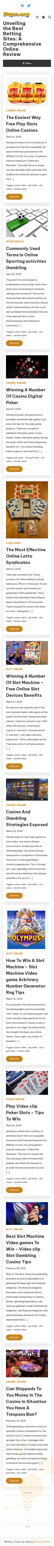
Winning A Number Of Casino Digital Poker (25, 396)
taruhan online (20, 189)
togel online (13, 542)
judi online (32, 185)
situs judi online (32, 457)
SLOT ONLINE (14, 669)
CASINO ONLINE (16, 110)
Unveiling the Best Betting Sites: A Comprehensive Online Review (16, 39)
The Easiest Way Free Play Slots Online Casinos (23, 124)
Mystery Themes (42, 1542)
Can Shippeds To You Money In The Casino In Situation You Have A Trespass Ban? (26, 1401)
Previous (28, 1492)
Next (27, 1526)
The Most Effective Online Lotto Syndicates (26, 556)
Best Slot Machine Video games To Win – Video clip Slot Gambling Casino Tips (25, 1249)
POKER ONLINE (15, 1099)
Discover (14, 196)
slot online (22, 1473)
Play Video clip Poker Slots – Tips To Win (25, 1112)
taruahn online (20, 888)
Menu (28, 63)
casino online (20, 185)
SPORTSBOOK (15, 241)
